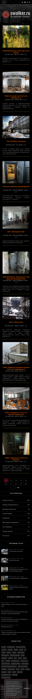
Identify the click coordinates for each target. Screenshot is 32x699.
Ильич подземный (18, 190)
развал (9, 672)
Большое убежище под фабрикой (16, 186)
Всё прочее (16, 535)
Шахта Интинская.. (14, 560)
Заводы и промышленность (16, 505)
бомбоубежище (15, 661)
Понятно (25, 688)
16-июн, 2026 (10, 145)
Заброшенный (5, 655)
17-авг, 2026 (9, 54)
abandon (4, 647)
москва (22, 669)
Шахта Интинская (16, 322)
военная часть (24, 661)
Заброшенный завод (15, 655)
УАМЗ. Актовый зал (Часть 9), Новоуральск (16, 97)
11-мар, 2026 (9, 416)
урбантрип (19, 672)
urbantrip (10, 649)
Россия (20, 658)
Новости (3, 686)
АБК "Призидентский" (16, 232)
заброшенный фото (22, 666)
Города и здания (16, 513)
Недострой (4, 658)
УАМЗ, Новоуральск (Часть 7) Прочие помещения (16, 413)
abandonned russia (20, 647)
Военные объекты (16, 500)
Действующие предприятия (16, 522)
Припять (10, 658)
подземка (4, 672)
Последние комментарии (16, 597)
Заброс (14, 652)
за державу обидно (15, 663)
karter (17, 99)
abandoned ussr (11, 647)
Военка (3, 652)
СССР (3, 661)
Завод (22, 655)
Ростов (24, 658)
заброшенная (25, 663)
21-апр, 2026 (10, 371)
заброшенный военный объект (9, 666)
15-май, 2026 (9, 326)
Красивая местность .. (7, 626)
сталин (14, 672)
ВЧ (25, 649)
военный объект (6, 663)
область (28, 669)
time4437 (16, 326)
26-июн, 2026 (10, 99)
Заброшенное (21, 652)
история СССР (11, 669)
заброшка (4, 669)
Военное (9, 652)
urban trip (4, 649)
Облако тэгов (16, 641)
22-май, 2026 (7, 190)
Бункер (21, 649)
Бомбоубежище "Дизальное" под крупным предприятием (16, 278)
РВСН (15, 658)
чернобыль (14, 674)
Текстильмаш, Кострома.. (16, 551)
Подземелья (16, 518)
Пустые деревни (16, 527)
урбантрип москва (6, 674)
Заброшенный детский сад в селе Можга (16, 52)
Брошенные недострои (16, 509)
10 (25, 484)
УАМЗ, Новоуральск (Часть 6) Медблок (16, 459)
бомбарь (8, 661)
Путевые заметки (16, 531)
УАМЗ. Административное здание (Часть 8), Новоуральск (16, 368)
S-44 (17, 145)
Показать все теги (6, 677)
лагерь (17, 669)
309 (18, 487)
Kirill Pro (16, 54)
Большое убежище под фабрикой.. (18, 578)
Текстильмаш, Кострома (16, 141)
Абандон (16, 649)
